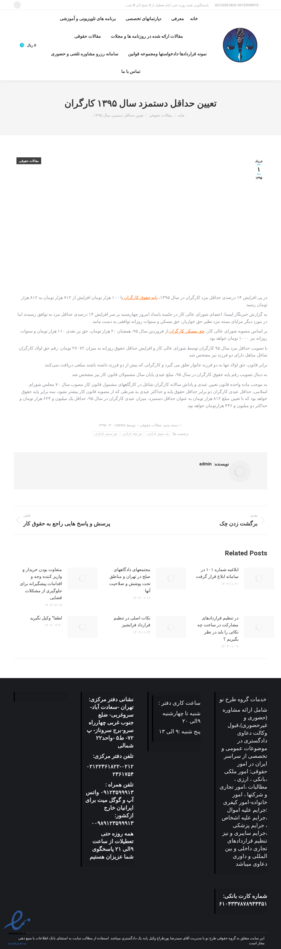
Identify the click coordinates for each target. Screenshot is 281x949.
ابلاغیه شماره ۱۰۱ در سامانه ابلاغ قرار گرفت (217, 573)
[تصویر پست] (259, 578)
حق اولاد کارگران (132, 433)
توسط (126, 425)
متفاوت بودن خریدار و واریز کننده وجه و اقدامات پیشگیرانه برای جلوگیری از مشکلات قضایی (41, 583)
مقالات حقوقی (29, 161)
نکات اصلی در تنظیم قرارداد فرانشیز (132, 621)
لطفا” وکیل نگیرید (46, 618)
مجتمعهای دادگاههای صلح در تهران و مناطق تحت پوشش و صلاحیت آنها (129, 580)
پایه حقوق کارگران (140, 297)
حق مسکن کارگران (186, 331)
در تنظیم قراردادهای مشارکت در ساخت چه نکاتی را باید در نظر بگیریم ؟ (217, 628)
